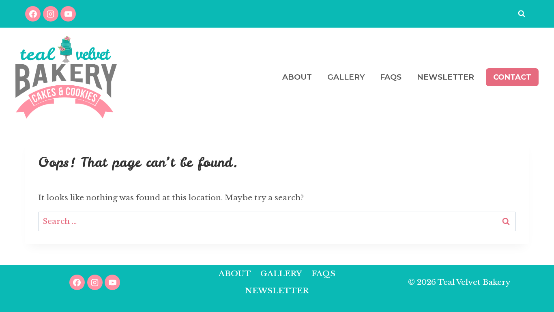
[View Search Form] (521, 13)
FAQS (391, 77)
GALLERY (346, 77)
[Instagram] (50, 14)
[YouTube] (68, 14)
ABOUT (297, 77)
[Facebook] (33, 14)
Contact (512, 77)
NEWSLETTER (445, 77)
